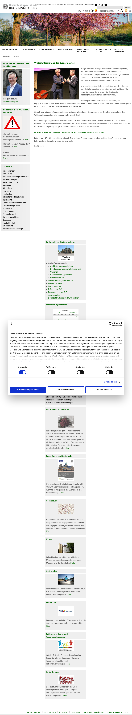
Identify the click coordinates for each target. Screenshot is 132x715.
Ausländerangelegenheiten (61, 266)
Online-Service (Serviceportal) (60, 281)
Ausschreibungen (10, 180)
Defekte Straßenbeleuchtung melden (63, 298)
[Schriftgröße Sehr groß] (121, 11)
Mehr (67, 448)
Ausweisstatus (54, 295)
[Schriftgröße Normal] (118, 11)
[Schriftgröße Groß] (115, 11)
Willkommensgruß (10, 102)
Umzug (58, 397)
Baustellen (7, 185)
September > (73, 312)
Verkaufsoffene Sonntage (13, 229)
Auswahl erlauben (66, 390)
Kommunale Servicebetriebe (14, 203)
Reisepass (7, 220)
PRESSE (70, 5)
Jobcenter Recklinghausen (13, 197)
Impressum (75, 712)
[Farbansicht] (96, 11)
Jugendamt (7, 200)
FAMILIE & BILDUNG (65, 49)
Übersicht (63, 712)
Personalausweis (9, 214)
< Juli (58, 312)
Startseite (6, 57)
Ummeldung (8, 226)
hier (26, 140)
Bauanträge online (10, 182)
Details (16, 57)
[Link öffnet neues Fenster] (96, 5)
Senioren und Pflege (64, 400)
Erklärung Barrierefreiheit (117, 712)
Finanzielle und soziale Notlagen (59, 403)
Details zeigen (110, 382)
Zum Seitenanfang (33, 712)
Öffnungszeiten (54, 286)
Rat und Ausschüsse (11, 217)
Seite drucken (50, 712)
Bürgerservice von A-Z (57, 292)
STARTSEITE (42, 5)
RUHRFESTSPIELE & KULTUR (103, 50)
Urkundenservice (57, 278)
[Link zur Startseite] (20, 9)
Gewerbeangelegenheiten (61, 275)
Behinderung (77, 397)
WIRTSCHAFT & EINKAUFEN (83, 50)
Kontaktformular (55, 284)
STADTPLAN (61, 5)
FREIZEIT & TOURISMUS (119, 50)
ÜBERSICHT (89, 5)
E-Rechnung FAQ (55, 289)
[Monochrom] (92, 11)
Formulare (7, 191)
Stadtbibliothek (9, 223)
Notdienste (7, 209)
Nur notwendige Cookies (28, 390)
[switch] (51, 372)
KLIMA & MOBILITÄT (47, 49)
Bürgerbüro (7, 188)
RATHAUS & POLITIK (9, 49)
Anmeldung (7, 174)
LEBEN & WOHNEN (28, 49)
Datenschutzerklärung (94, 712)
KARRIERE (79, 5)
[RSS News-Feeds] (126, 11)
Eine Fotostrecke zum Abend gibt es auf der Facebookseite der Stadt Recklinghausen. (69, 133)
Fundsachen (7, 194)
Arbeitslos (50, 400)
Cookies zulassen (104, 390)
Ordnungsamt (8, 211)
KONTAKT (52, 5)
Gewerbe (66, 397)
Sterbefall (50, 397)
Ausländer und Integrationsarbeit (16, 177)
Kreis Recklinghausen (11, 206)
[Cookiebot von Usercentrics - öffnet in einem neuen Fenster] (111, 324)
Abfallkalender (9, 171)
